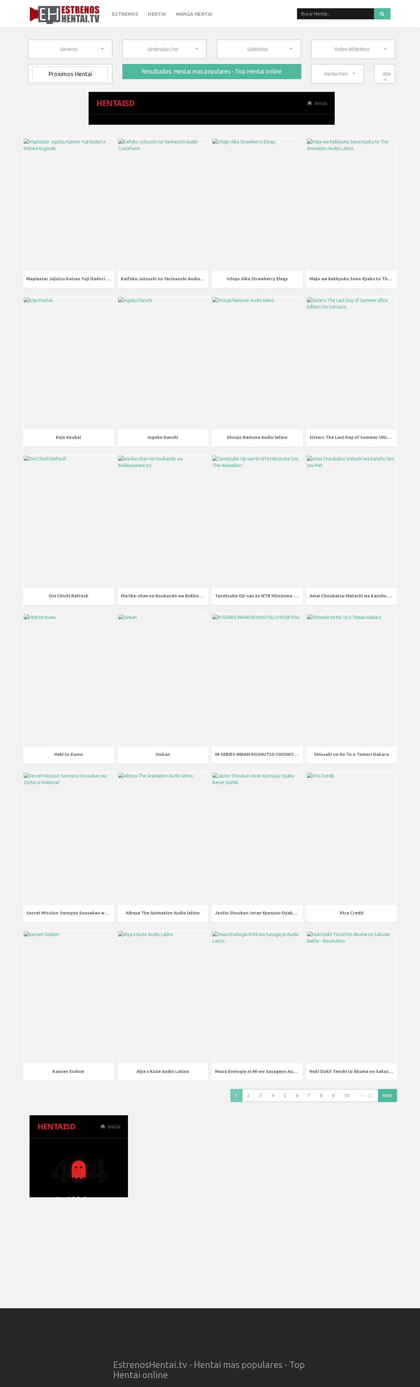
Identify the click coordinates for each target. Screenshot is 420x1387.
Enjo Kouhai (68, 437)
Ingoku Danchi (163, 437)
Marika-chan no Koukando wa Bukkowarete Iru (171, 595)
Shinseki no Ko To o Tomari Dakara (351, 754)
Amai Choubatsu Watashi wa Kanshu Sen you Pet (360, 595)
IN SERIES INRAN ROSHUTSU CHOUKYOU (257, 754)
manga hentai (194, 14)
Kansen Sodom (68, 1071)
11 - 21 (366, 1095)
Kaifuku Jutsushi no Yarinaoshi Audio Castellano (172, 278)
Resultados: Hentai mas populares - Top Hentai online (211, 71)
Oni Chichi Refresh (68, 595)
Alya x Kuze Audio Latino (162, 1071)
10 (346, 1095)
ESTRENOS (125, 14)
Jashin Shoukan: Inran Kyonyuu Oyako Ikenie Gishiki (270, 912)
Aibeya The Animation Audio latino (163, 912)
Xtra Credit (352, 912)
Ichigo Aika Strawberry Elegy (257, 278)
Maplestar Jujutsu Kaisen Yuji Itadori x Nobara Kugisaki (85, 278)
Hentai (157, 14)
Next (387, 1095)
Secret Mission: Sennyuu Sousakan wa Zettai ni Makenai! (86, 912)
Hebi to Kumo (68, 754)
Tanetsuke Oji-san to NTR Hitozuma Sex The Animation (274, 595)
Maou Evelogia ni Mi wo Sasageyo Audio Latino (265, 1071)
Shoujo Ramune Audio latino (257, 437)
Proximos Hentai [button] (70, 74)
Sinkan (163, 754)
